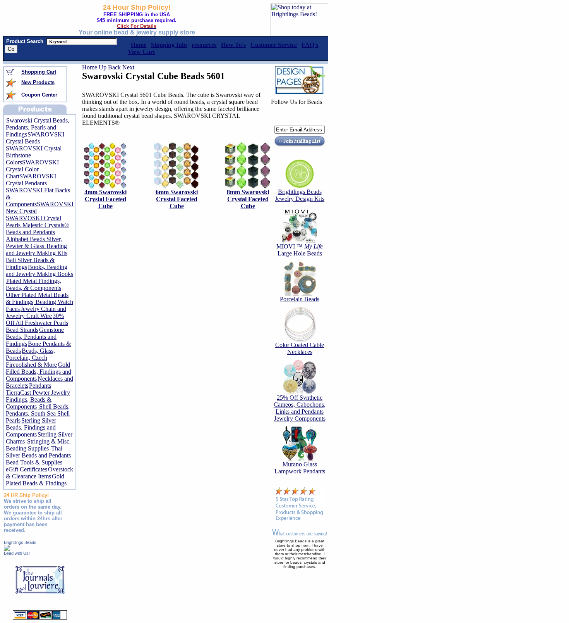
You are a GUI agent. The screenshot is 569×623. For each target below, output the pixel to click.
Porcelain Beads (299, 299)
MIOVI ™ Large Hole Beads (299, 250)
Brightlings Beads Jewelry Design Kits (299, 195)
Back (114, 67)
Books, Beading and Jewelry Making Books (39, 270)
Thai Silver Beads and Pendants (38, 452)
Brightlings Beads (20, 542)
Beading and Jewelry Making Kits (36, 249)
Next (128, 67)
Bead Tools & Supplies (34, 462)
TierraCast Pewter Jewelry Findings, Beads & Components (38, 399)
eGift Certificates (26, 469)
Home (89, 67)
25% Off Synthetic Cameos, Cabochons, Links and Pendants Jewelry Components (300, 408)
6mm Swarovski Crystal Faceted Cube (177, 199)
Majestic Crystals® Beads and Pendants (37, 228)
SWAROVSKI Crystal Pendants (31, 179)
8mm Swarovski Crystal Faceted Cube (248, 199)
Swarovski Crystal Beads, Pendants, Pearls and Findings (37, 127)
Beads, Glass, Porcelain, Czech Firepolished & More (31, 357)
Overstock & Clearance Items (39, 473)
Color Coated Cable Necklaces (299, 348)
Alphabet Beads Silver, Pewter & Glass (34, 242)
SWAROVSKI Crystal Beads (35, 138)
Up (102, 67)
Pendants (40, 385)
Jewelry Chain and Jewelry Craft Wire (36, 312)
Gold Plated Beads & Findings (36, 480)
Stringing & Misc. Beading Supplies (38, 445)
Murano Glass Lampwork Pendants (299, 468)
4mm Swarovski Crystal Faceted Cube (105, 199)
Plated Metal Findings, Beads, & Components (33, 284)
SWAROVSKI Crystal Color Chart (32, 169)
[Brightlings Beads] (7, 548)
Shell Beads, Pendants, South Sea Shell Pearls (38, 413)
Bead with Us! (17, 553)
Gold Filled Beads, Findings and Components (38, 371)
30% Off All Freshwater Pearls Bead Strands (37, 322)
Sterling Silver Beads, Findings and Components (31, 427)
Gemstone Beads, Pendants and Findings (35, 336)
